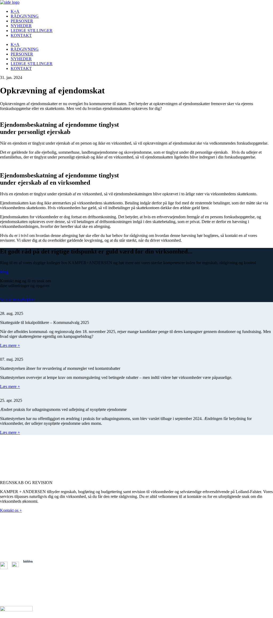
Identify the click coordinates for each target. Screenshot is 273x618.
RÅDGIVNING (25, 16)
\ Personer (6, 577)
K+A (15, 11)
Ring (4, 272)
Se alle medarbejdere (17, 299)
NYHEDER (21, 25)
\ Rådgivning (31, 573)
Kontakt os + (11, 510)
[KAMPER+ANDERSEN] (9, 2)
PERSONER (22, 21)
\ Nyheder (6, 581)
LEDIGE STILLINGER (32, 30)
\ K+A (27, 569)
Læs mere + (10, 345)
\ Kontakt (6, 585)
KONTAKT (21, 35)
